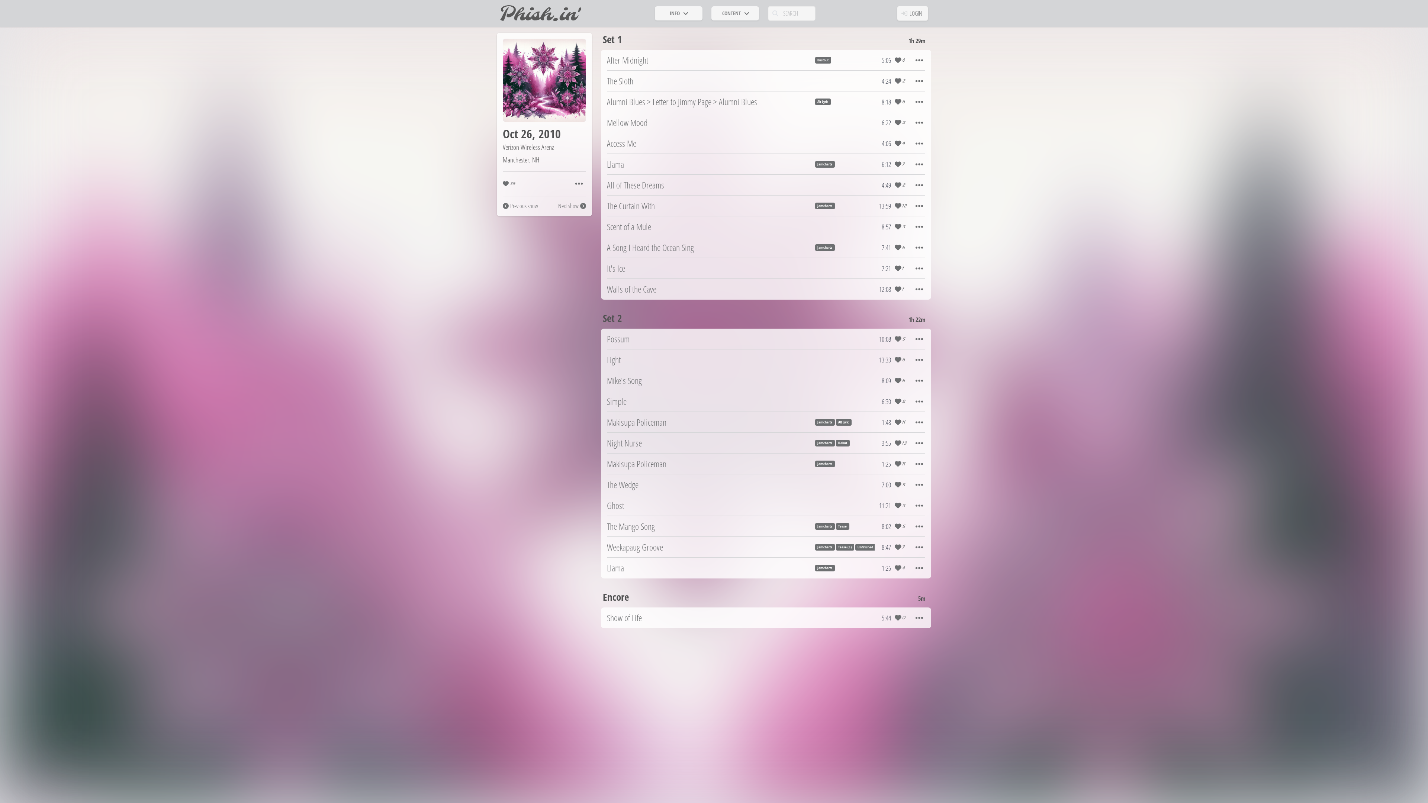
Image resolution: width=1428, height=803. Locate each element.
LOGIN (916, 13)
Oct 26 (517, 134)
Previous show (524, 206)
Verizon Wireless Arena (528, 147)
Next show (568, 206)
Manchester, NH (521, 160)
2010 (549, 134)
